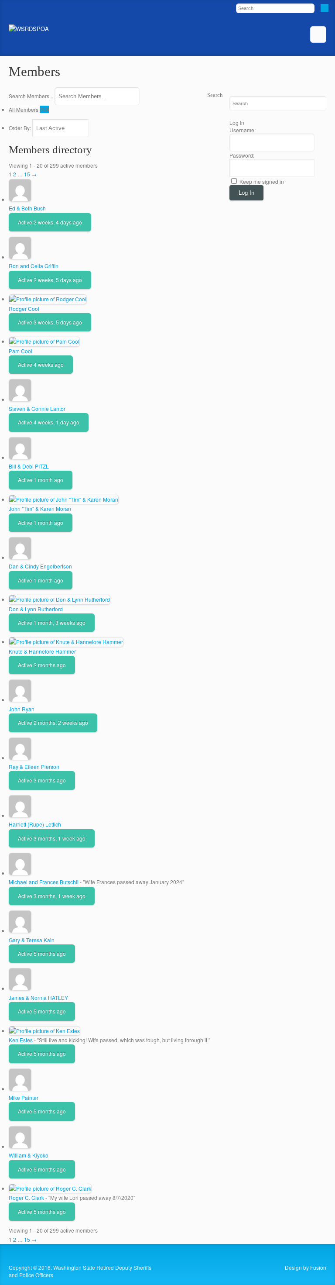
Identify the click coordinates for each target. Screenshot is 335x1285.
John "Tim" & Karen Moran (40, 508)
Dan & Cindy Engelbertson (40, 566)
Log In (246, 192)
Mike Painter (23, 1097)
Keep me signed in (261, 181)
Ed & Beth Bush (27, 208)
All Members (29, 109)
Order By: (20, 127)
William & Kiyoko (28, 1155)
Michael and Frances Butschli (44, 881)
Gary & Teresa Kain (32, 940)
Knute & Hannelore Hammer (42, 651)
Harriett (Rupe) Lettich (35, 824)
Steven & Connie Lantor (37, 408)
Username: (242, 130)
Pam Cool (20, 351)
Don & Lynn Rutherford (36, 609)
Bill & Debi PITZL (29, 466)
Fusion (318, 1267)
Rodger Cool (24, 308)
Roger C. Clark (26, 1197)
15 (27, 174)
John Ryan (21, 709)
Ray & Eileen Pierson (34, 766)
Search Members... (31, 96)
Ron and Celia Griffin (33, 265)
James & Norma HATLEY (38, 997)
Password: (241, 155)
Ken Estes (21, 1040)
